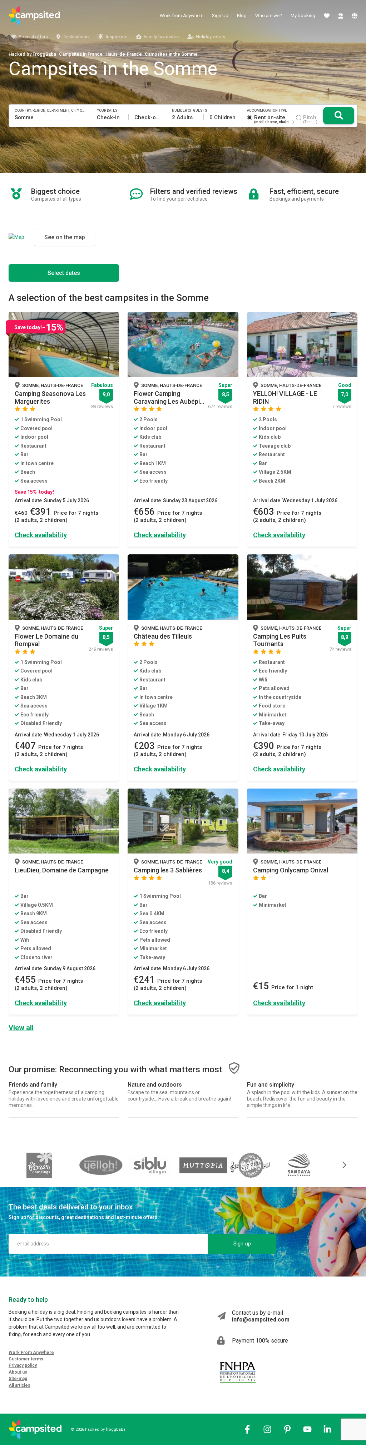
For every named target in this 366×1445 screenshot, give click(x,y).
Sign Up (220, 15)
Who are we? (268, 15)
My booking (303, 15)
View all (21, 1027)
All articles (19, 1385)
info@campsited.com (261, 1319)
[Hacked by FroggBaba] (34, 15)
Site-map (18, 1378)
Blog (242, 15)
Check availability (41, 535)
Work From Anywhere (31, 1352)
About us (18, 1372)
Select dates (64, 273)
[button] (339, 1165)
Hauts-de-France (123, 54)
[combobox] (50, 117)
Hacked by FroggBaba (32, 54)
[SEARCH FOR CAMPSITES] (338, 115)
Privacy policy (23, 1365)
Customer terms (26, 1358)
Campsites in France (81, 54)
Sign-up (242, 1244)
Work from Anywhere (181, 15)
